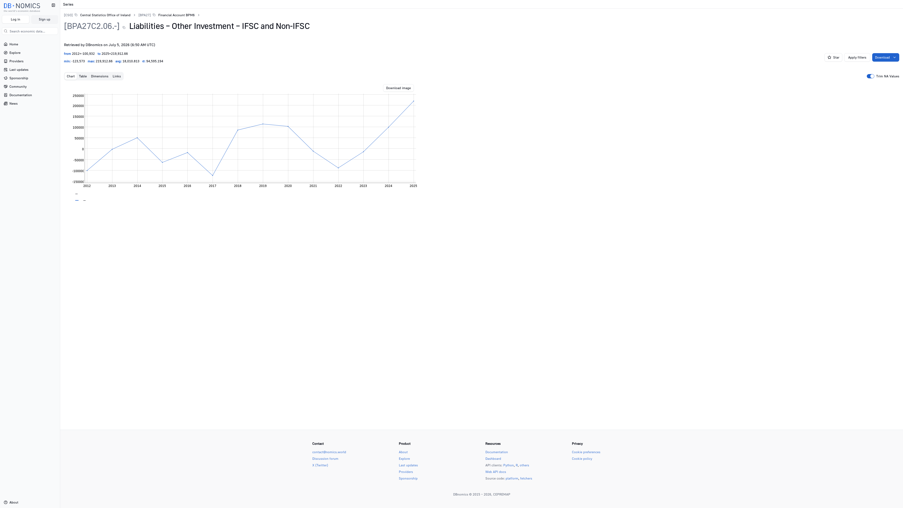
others (524, 465)
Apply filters (857, 57)
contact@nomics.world (329, 452)
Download (882, 57)
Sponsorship (408, 478)
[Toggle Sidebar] (60, 254)
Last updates (408, 465)
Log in (15, 19)
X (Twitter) (320, 465)
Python (508, 465)
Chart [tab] (71, 76)
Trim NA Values (887, 76)
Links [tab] (117, 76)
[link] (97, 14)
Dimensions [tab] (99, 76)
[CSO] (68, 15)
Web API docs (495, 472)
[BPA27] (145, 15)
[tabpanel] (481, 142)
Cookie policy (582, 458)
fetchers (526, 478)
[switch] (870, 76)
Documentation (496, 452)
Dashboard (493, 458)
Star (836, 57)
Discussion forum (325, 458)
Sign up (44, 19)
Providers (406, 472)
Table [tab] (83, 76)
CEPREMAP (501, 494)
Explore (404, 458)
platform (512, 478)
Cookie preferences (586, 452)
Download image (398, 88)
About (403, 452)
